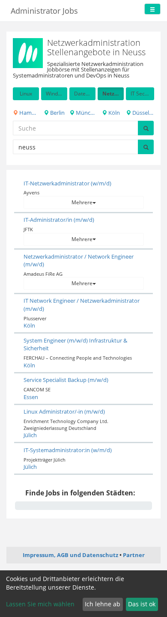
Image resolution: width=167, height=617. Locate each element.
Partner (134, 555)
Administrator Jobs (44, 11)
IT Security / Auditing (142, 93)
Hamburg (28, 112)
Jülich (30, 435)
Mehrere (82, 202)
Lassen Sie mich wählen (40, 604)
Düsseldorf (142, 112)
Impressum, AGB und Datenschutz (70, 555)
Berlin (57, 112)
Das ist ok (141, 604)
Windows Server (56, 93)
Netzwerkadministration (113, 93)
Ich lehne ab (102, 604)
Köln (113, 112)
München (85, 112)
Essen (31, 397)
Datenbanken (84, 93)
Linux (26, 93)
